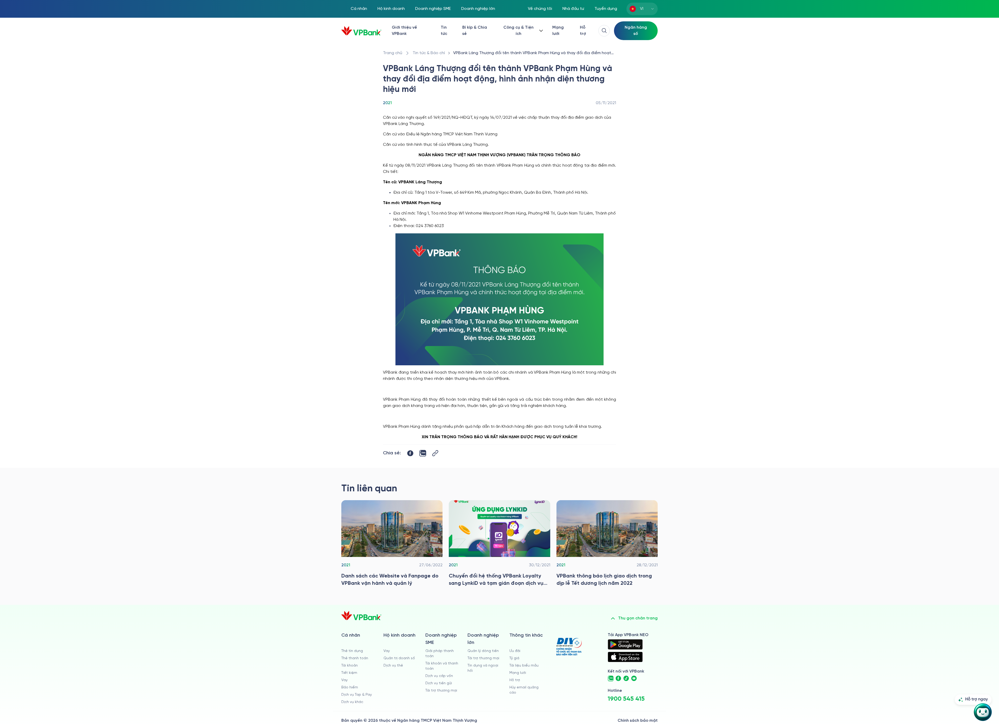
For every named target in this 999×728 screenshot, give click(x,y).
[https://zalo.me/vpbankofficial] (610, 678)
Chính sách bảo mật (638, 720)
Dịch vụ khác (352, 702)
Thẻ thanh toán (354, 658)
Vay (344, 680)
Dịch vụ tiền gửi (438, 683)
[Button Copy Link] (435, 453)
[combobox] (642, 9)
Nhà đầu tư (573, 9)
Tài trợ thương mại (441, 691)
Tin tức (444, 30)
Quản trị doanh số (399, 658)
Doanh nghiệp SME (433, 9)
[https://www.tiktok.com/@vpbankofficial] (626, 678)
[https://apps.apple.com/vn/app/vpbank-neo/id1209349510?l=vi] (625, 657)
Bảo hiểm (349, 687)
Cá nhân (359, 9)
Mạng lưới (558, 30)
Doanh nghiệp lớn (478, 9)
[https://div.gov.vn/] (569, 646)
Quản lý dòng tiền (483, 651)
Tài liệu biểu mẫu (524, 666)
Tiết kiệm (349, 673)
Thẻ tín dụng (352, 651)
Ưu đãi (514, 651)
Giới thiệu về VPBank (404, 30)
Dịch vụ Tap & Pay (356, 695)
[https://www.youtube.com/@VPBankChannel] (634, 678)
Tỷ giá (514, 658)
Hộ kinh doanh (391, 9)
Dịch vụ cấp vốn (439, 676)
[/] (361, 30)
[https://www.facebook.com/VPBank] (618, 678)
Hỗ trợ (583, 30)
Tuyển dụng (605, 9)
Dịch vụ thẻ (393, 666)
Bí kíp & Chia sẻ (474, 30)
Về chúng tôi (540, 9)
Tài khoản (349, 666)
